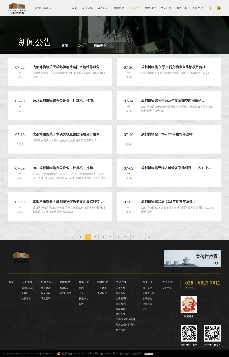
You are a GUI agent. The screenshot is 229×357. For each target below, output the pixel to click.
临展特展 (45, 293)
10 (148, 237)
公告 (81, 304)
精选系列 (120, 330)
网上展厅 (45, 298)
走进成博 (87, 8)
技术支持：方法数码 (130, 353)
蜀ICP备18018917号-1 (106, 353)
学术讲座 (102, 293)
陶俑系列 (120, 293)
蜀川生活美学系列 (125, 324)
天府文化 (197, 8)
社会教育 (147, 304)
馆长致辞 (26, 298)
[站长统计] (149, 353)
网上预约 (147, 288)
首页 (74, 8)
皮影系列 (120, 314)
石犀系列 (120, 288)
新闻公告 (134, 8)
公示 (81, 45)
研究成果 (102, 288)
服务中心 (182, 8)
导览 (145, 309)
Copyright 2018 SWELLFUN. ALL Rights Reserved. (28, 353)
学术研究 (150, 8)
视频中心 (100, 45)
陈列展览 (103, 8)
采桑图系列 (122, 309)
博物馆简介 (27, 288)
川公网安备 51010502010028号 (76, 353)
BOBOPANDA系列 (125, 319)
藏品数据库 (65, 293)
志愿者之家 (148, 293)
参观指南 (147, 298)
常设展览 (45, 288)
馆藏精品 (118, 8)
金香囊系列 (122, 298)
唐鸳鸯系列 (122, 304)
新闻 (65, 45)
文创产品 (166, 8)
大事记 (24, 293)
